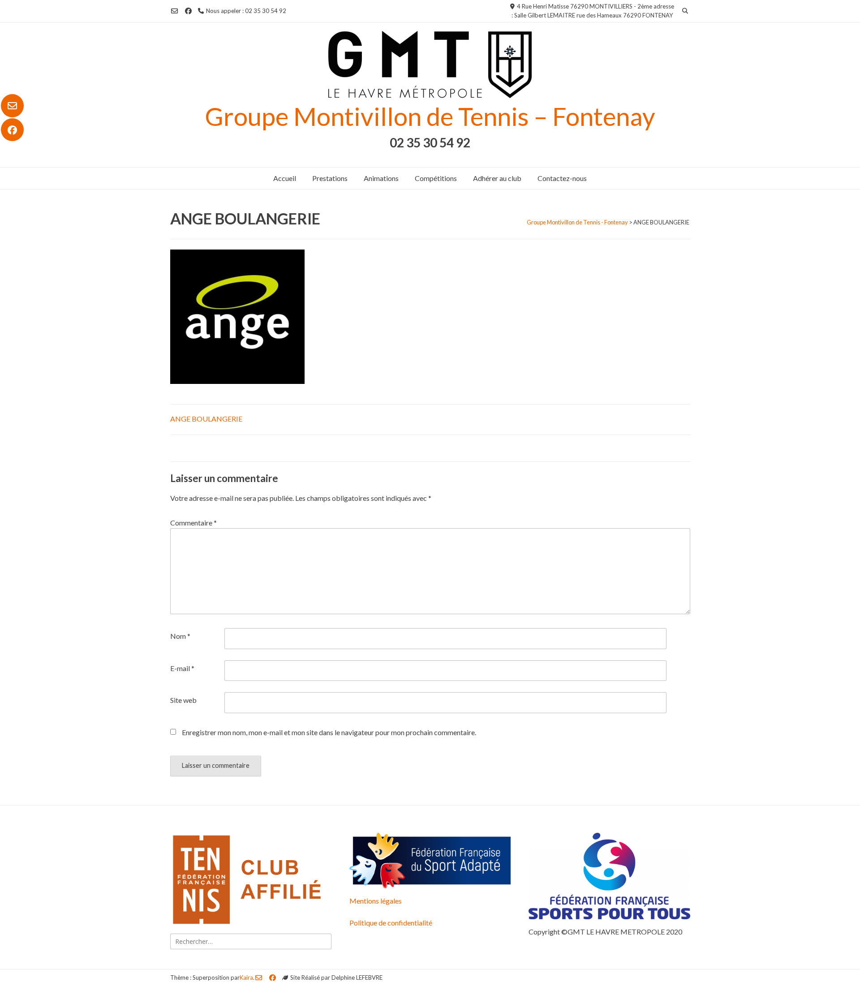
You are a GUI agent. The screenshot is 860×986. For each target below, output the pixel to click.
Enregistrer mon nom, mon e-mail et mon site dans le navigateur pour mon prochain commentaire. (329, 732)
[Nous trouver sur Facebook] (12, 130)
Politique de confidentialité (390, 922)
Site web (183, 700)
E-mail (182, 668)
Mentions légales (375, 900)
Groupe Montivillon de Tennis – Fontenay (430, 116)
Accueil (284, 178)
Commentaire (193, 522)
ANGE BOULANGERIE (206, 418)
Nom (180, 636)
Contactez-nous (562, 178)
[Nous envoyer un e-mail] (12, 105)
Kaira (246, 977)
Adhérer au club (497, 178)
